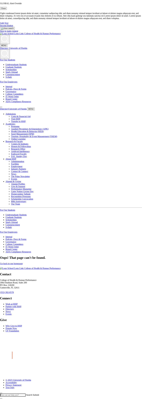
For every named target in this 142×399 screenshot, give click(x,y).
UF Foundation (12, 331)
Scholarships (11, 69)
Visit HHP (15, 119)
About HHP (11, 159)
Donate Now (11, 328)
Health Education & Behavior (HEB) (27, 131)
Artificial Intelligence (20, 151)
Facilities (15, 164)
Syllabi (9, 77)
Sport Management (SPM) (22, 134)
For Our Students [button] (7, 60)
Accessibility (11, 382)
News (13, 174)
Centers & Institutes (19, 144)
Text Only (10, 387)
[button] (1, 398)
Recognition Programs (21, 196)
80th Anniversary (18, 201)
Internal (9, 86)
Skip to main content (9, 31)
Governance (11, 91)
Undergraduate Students (16, 64)
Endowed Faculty (19, 154)
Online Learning (18, 139)
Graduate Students (14, 67)
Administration (17, 161)
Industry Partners (18, 169)
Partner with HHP (13, 306)
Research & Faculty (14, 141)
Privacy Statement (13, 385)
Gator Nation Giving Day (22, 191)
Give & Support (18, 186)
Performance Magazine (21, 189)
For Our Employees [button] (8, 82)
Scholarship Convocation (22, 199)
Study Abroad (12, 72)
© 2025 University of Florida (18, 380)
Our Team (15, 204)
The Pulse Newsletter (20, 176)
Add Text (4, 23)
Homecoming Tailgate (21, 194)
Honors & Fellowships (21, 146)
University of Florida (18, 48)
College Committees (14, 94)
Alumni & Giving (13, 181)
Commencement (13, 74)
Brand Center (11, 99)
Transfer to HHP (18, 121)
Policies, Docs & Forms (16, 89)
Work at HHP (12, 304)
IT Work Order (12, 96)
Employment (16, 166)
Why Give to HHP (14, 326)
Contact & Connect (19, 171)
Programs (15, 126)
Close (3, 8)
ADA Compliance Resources (18, 101)
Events (14, 179)
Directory (4, 48)
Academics (10, 124)
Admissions (11, 114)
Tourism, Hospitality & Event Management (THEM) (34, 136)
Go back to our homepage (11, 263)
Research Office (18, 149)
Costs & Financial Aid (21, 116)
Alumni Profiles (18, 184)
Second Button (6, 25)
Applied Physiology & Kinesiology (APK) (30, 129)
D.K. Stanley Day (19, 156)
